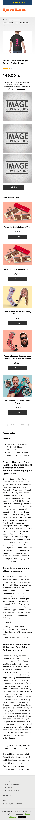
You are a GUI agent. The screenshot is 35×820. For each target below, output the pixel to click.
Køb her (13, 187)
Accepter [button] (22, 817)
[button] (28, 34)
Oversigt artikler (13, 790)
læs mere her (21, 89)
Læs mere (19, 814)
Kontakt (10, 787)
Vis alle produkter (13, 785)
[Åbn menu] (31, 9)
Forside (5, 20)
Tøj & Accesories (9, 22)
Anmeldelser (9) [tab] (23, 425)
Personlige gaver (14, 20)
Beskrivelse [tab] (10, 425)
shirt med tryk (24, 22)
